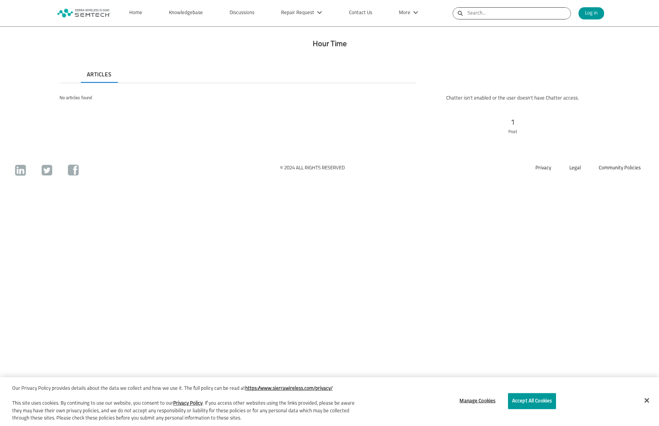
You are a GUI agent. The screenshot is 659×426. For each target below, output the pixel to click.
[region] (329, 401)
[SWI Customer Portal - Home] (83, 13)
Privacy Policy (188, 403)
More (404, 12)
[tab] (65, 68)
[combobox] (519, 13)
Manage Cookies (477, 401)
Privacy (543, 168)
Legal (575, 168)
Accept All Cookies (532, 401)
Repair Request (297, 12)
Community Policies (620, 168)
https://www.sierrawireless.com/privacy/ (289, 388)
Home (135, 12)
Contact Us (360, 12)
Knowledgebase (186, 12)
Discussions (242, 12)
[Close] (646, 400)
